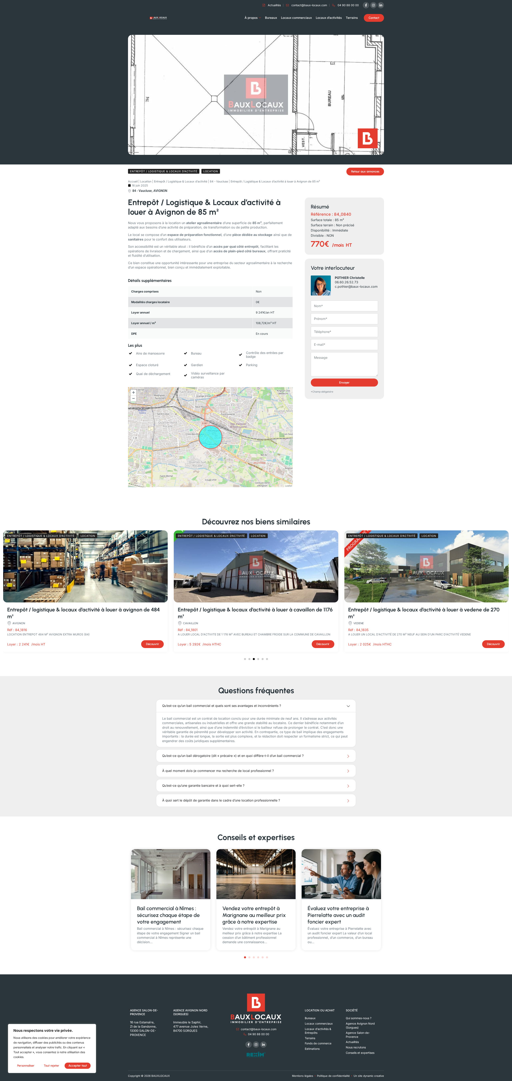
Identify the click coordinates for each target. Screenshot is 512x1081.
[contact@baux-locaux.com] (238, 1029)
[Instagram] (373, 5)
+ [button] (133, 392)
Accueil (133, 181)
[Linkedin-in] (381, 5)
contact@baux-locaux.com (258, 1029)
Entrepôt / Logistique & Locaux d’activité (180, 181)
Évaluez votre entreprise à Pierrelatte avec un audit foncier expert (338, 915)
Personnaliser (25, 1065)
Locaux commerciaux (296, 18)
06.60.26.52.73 (346, 282)
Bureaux (271, 18)
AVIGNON (160, 191)
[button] (132, 94)
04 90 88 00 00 (258, 1034)
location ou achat (320, 1010)
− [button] (133, 398)
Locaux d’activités (329, 18)
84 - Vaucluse (219, 181)
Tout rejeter (51, 1065)
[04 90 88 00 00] (245, 1034)
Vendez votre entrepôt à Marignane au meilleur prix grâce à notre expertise (254, 915)
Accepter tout (77, 1065)
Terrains (352, 18)
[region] (52, 1048)
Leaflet (288, 485)
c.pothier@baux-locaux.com (356, 287)
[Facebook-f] (366, 5)
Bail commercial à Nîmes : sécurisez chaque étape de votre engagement (168, 915)
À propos (251, 18)
